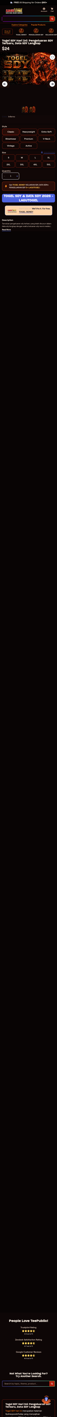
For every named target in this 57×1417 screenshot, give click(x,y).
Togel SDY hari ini (13, 1411)
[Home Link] (14, 11)
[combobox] (26, 18)
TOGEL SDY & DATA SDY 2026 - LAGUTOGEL (28, 198)
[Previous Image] (5, 84)
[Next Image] (52, 84)
